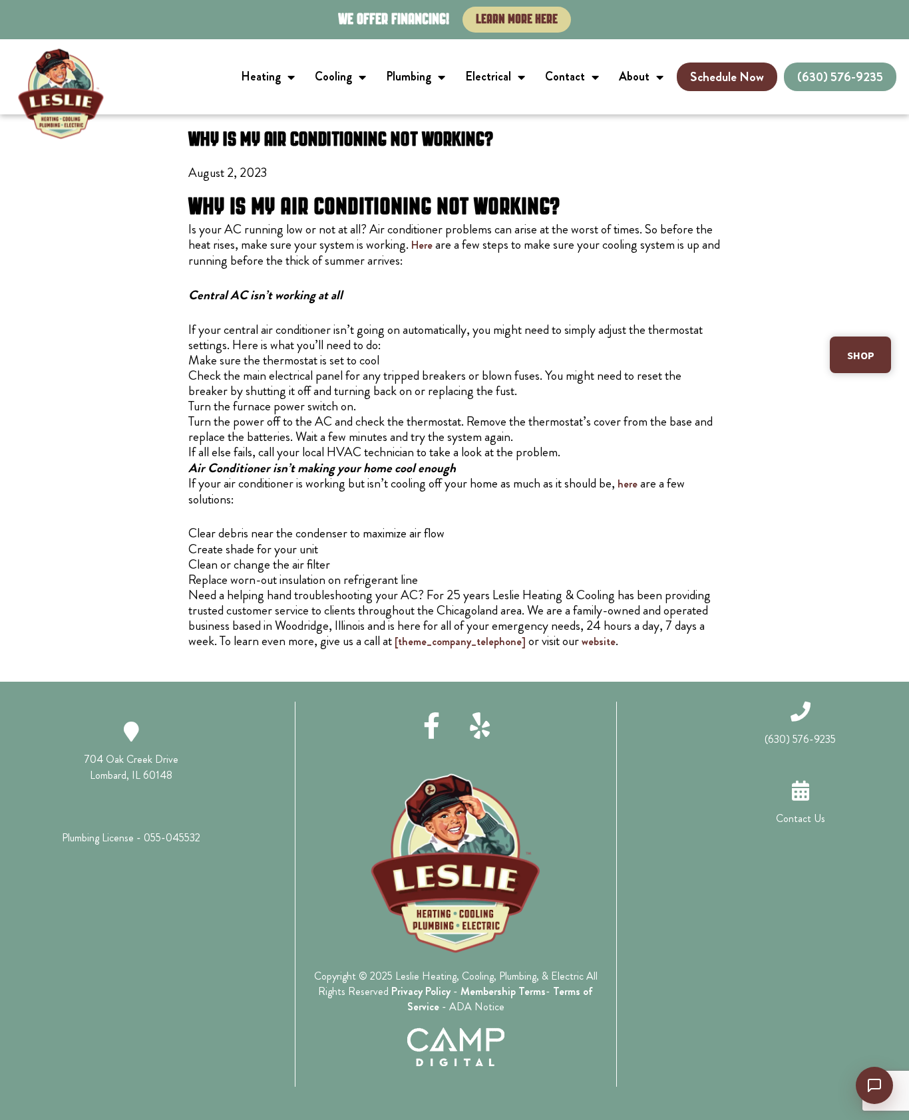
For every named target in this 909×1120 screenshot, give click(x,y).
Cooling (333, 76)
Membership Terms (503, 991)
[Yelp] (480, 726)
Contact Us (800, 818)
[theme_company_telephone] (460, 641)
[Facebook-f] (432, 726)
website (599, 641)
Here (422, 245)
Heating (261, 76)
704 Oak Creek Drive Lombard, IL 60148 (131, 767)
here (627, 483)
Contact (565, 76)
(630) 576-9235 (800, 739)
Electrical (488, 76)
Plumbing (408, 76)
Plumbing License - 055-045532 (131, 837)
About (634, 76)
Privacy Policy (421, 991)
